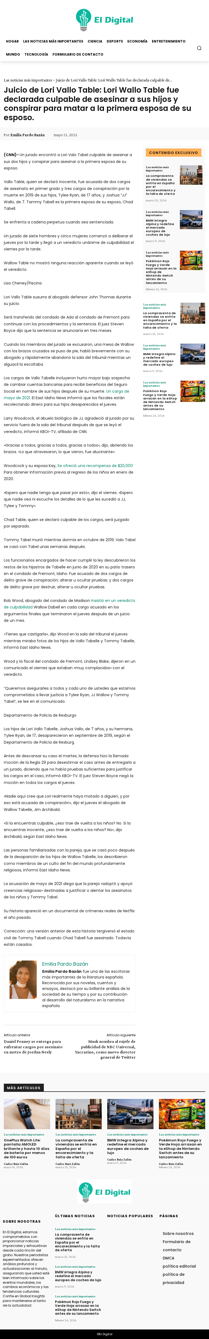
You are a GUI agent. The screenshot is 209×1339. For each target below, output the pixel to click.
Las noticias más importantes (28, 80)
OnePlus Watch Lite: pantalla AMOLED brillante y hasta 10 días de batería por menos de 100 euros (26, 1149)
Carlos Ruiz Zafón (16, 1164)
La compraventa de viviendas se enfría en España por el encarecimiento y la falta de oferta (161, 185)
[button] (199, 48)
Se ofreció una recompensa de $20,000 (95, 465)
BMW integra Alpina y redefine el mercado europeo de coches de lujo (160, 227)
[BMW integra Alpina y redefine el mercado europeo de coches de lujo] (191, 219)
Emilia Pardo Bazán (27, 135)
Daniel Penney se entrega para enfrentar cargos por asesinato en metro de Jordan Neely (33, 1046)
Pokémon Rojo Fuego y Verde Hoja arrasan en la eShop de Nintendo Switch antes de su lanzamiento (161, 272)
